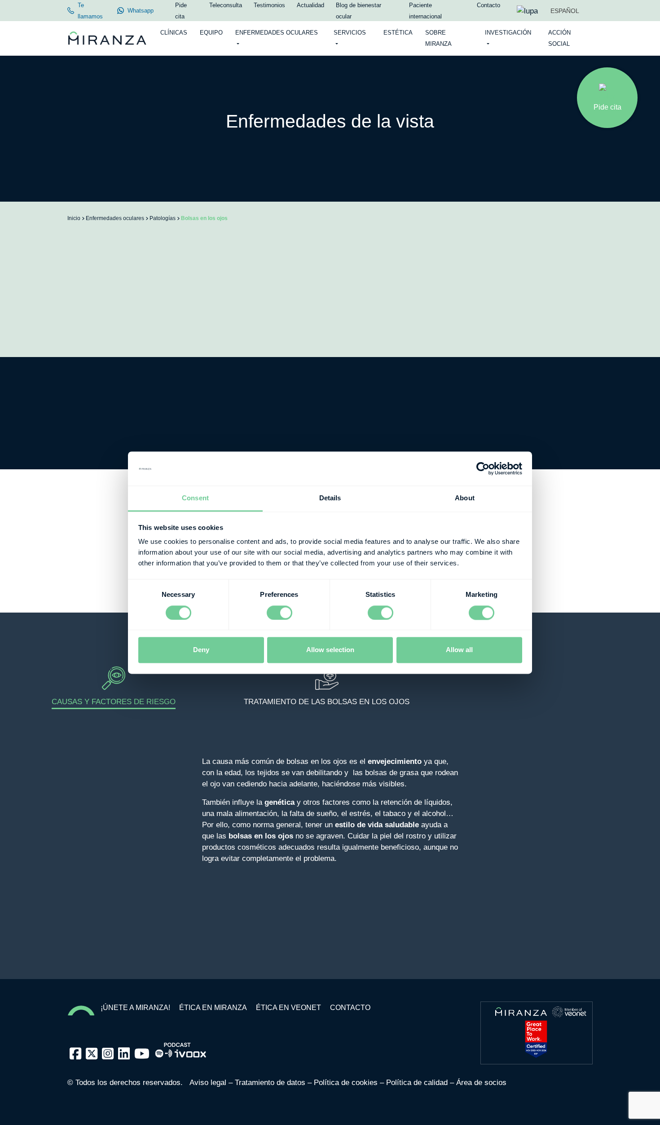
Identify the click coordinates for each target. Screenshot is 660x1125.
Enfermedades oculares (276, 32)
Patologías (163, 218)
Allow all (459, 650)
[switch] (279, 612)
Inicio (73, 218)
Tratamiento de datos (270, 1082)
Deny (201, 650)
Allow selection (330, 650)
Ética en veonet (288, 1007)
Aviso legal (207, 1082)
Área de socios (481, 1082)
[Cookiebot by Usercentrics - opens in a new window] (483, 468)
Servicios (350, 32)
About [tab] (465, 498)
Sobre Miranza (438, 38)
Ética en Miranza (213, 1007)
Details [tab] (330, 498)
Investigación (508, 32)
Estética (398, 32)
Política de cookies (346, 1082)
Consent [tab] (195, 498)
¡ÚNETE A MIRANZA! (135, 1007)
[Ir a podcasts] (181, 1047)
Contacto (350, 1007)
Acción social (559, 38)
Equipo (211, 32)
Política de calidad (417, 1082)
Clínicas (173, 32)
